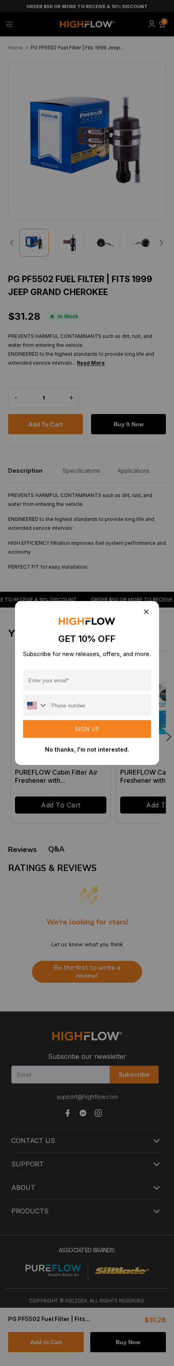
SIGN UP (87, 729)
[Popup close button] (146, 612)
